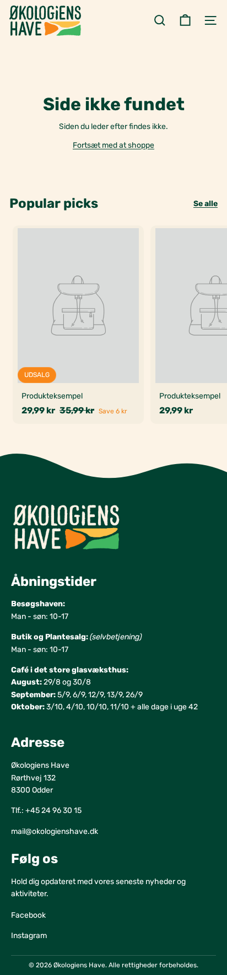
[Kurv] (185, 20)
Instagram (29, 935)
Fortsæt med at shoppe (113, 145)
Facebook (28, 915)
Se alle (205, 203)
